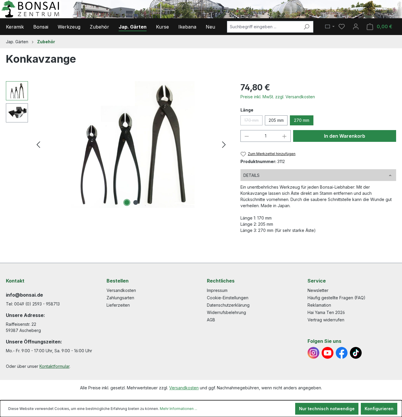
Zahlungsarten (120, 297)
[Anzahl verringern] (246, 136)
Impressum (217, 290)
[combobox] (263, 27)
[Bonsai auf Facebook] (342, 353)
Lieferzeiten (118, 305)
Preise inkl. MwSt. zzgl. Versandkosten (277, 96)
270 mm (301, 120)
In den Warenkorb (344, 136)
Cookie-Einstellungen (227, 297)
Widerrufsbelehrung (226, 312)
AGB (211, 319)
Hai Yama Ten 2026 (326, 312)
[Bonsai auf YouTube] (327, 353)
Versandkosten (121, 290)
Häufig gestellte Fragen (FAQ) (337, 297)
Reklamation (319, 305)
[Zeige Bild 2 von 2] (135, 202)
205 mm (276, 120)
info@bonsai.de (24, 295)
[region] (117, 144)
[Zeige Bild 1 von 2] (126, 202)
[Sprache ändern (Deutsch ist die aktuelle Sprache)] (330, 27)
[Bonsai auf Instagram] (313, 353)
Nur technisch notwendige (327, 408)
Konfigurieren (379, 408)
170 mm (253, 121)
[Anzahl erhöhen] (284, 136)
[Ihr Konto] (356, 26)
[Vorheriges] (38, 144)
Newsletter (318, 290)
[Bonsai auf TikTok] (356, 353)
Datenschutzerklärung (228, 305)
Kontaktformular (54, 366)
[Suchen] (306, 27)
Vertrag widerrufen (326, 319)
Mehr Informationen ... (178, 408)
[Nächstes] (224, 144)
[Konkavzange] (131, 144)
